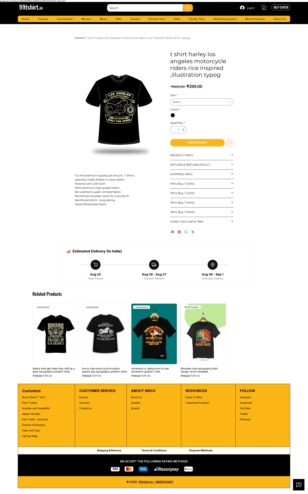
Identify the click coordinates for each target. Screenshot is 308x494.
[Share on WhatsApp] (186, 232)
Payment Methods (201, 450)
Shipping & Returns (109, 450)
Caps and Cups (31, 430)
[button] (264, 7)
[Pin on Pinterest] (179, 232)
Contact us (85, 408)
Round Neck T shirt (33, 397)
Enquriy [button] (83, 397)
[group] (154, 340)
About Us (136, 397)
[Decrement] (173, 129)
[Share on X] (193, 232)
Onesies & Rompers (33, 424)
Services (84, 402)
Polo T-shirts (29, 402)
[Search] (188, 8)
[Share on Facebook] (172, 232)
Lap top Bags (30, 435)
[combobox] (201, 101)
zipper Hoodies (31, 413)
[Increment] (183, 129)
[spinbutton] (178, 129)
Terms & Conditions (154, 450)
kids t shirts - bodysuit (35, 419)
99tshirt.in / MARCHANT (155, 482)
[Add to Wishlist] (229, 142)
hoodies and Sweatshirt (36, 408)
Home (79, 38)
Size (173, 95)
